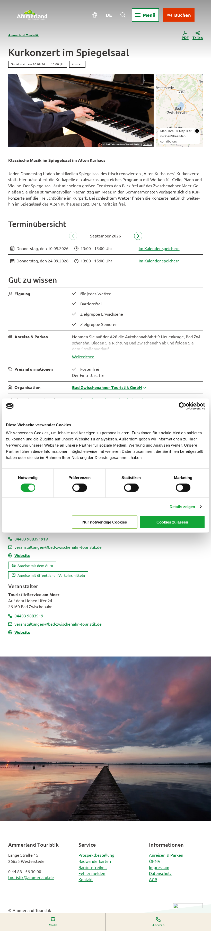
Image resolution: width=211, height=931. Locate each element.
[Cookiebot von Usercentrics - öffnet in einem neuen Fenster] (182, 406)
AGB (153, 879)
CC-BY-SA (147, 145)
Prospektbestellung (96, 854)
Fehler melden (91, 873)
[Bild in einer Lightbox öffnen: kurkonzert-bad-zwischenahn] (81, 110)
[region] (179, 110)
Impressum (159, 867)
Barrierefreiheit (92, 867)
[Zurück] (73, 236)
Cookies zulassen (172, 522)
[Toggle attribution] (197, 131)
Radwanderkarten (94, 861)
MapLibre (167, 131)
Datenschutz (160, 873)
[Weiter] (138, 236)
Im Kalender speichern (159, 248)
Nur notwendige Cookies (104, 522)
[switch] (79, 487)
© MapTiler (183, 131)
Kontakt (85, 879)
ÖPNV (155, 861)
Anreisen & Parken (166, 854)
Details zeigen (182, 506)
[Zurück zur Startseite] (32, 15)
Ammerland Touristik (23, 35)
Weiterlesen (83, 356)
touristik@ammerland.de (31, 877)
